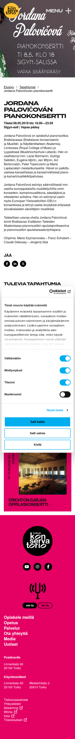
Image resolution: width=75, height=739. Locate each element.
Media (10, 638)
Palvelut (12, 628)
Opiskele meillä (19, 617)
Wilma (8, 712)
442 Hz (45, 605)
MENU (54, 11)
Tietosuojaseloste (16, 700)
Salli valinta (37, 433)
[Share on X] (23, 264)
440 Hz (30, 605)
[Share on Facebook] (7, 264)
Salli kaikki (37, 421)
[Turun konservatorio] (37, 541)
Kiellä (37, 444)
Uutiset (11, 644)
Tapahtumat (27, 87)
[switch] (65, 370)
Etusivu (9, 87)
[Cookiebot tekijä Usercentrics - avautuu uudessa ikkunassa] (54, 291)
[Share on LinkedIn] (15, 264)
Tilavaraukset (13, 720)
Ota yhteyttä (16, 633)
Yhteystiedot (12, 704)
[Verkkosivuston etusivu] (11, 10)
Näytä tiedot (55, 410)
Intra (7, 716)
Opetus (11, 622)
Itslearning (11, 708)
